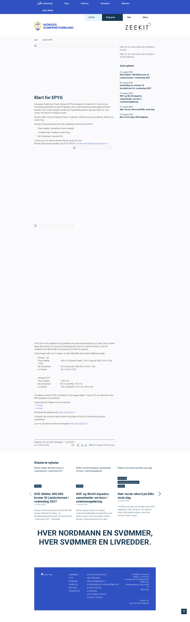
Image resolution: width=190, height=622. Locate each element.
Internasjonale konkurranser (128, 482)
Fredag (39, 405)
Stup (66, 3)
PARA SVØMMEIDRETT (96, 581)
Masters (126, 3)
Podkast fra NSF (95, 597)
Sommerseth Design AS (139, 603)
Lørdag (39, 408)
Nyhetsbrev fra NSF (96, 594)
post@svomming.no (140, 574)
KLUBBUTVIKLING (94, 588)
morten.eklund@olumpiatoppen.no (92, 143)
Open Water (47, 10)
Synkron (85, 3)
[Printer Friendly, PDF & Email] (102, 445)
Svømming (47, 3)
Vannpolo (105, 3)
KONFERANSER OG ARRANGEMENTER (103, 585)
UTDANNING (92, 591)
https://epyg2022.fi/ (79, 423)
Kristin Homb (43, 445)
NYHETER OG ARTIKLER (96, 575)
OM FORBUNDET (94, 578)
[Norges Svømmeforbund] (53, 26)
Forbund (38, 486)
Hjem (36, 40)
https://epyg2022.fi (67, 412)
